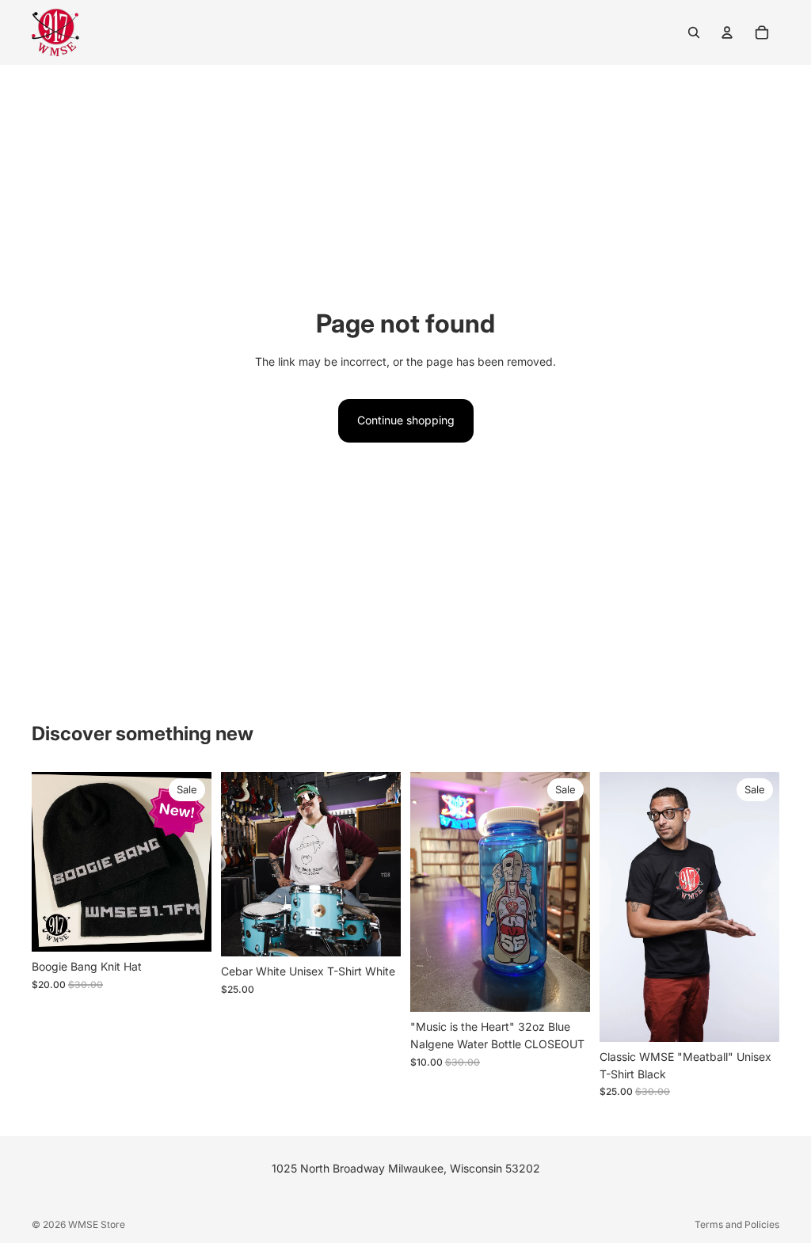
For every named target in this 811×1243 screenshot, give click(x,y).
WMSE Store (96, 1224)
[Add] (187, 928)
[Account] (727, 32)
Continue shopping (406, 420)
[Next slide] (194, 862)
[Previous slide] (49, 862)
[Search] (693, 32)
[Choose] (376, 932)
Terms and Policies (737, 1224)
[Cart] (761, 32)
